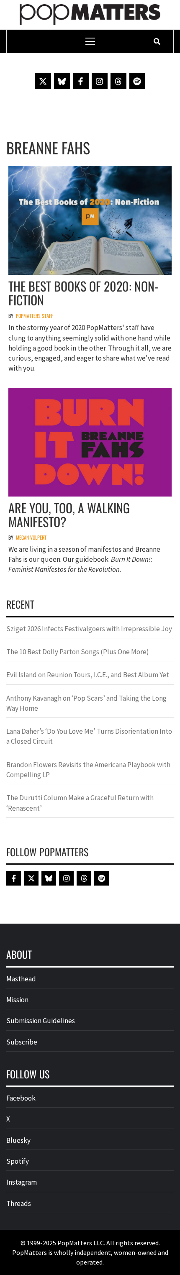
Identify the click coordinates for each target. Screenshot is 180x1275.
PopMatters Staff (34, 315)
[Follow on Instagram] (100, 81)
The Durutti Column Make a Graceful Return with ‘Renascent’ (80, 802)
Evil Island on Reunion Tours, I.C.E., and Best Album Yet (87, 674)
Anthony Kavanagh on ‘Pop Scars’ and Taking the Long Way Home (86, 703)
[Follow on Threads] (118, 81)
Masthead (21, 978)
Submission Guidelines (40, 1020)
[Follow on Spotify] (137, 81)
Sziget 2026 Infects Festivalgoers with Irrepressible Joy (89, 628)
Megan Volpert (31, 537)
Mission (17, 999)
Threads (18, 1203)
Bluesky (18, 1140)
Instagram (21, 1182)
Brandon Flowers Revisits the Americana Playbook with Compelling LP (88, 769)
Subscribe (21, 1042)
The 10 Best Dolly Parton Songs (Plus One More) (77, 651)
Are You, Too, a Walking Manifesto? (69, 514)
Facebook (21, 1098)
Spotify (17, 1161)
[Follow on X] (43, 81)
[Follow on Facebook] (81, 81)
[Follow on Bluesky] (62, 81)
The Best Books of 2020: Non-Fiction (83, 293)
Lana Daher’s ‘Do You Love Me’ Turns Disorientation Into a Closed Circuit (89, 736)
